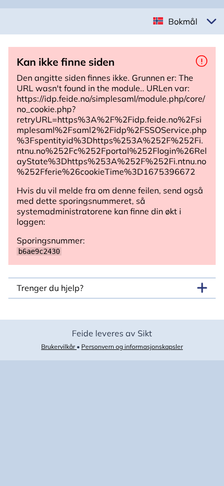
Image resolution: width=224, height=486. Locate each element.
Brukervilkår (59, 346)
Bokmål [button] (182, 21)
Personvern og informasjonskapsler (132, 346)
